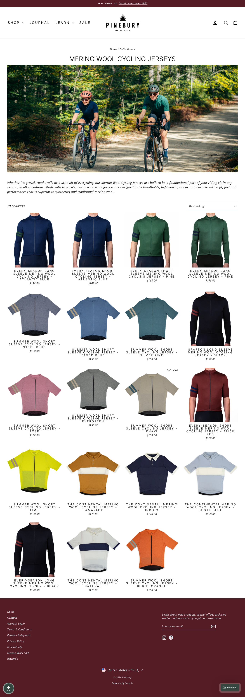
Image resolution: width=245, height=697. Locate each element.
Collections (126, 49)
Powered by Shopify (122, 683)
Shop (14, 23)
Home (113, 49)
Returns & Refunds (19, 635)
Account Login (16, 623)
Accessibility (14, 647)
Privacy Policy (15, 641)
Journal (39, 23)
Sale (84, 23)
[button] (8, 688)
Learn (63, 23)
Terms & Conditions (19, 629)
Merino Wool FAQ (18, 653)
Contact (12, 617)
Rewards (12, 658)
